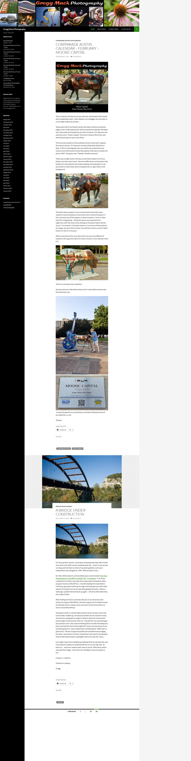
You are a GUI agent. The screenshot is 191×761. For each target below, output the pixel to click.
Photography (75, 40)
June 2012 (6, 178)
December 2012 (8, 162)
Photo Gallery (126, 29)
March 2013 (7, 154)
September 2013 (8, 138)
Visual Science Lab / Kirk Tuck (11, 202)
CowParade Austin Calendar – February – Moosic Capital (77, 48)
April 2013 (6, 151)
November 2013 (8, 133)
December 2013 (8, 130)
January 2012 (7, 191)
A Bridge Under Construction (71, 512)
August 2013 (7, 141)
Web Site (60, 702)
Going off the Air (8, 41)
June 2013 (6, 146)
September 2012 (8, 170)
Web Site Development (64, 506)
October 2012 (7, 167)
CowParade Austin (63, 40)
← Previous (71, 711)
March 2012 (7, 186)
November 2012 (8, 164)
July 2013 (6, 143)
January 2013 (7, 159)
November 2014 (8, 122)
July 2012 (6, 175)
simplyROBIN (7, 205)
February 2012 (7, 188)
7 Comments (76, 518)
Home (93, 29)
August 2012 (7, 172)
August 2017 (7, 119)
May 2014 (6, 127)
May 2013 (6, 148)
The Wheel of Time (8, 78)
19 (91, 711)
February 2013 (7, 156)
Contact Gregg (114, 29)
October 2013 (7, 135)
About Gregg (101, 29)
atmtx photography (8, 207)
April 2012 (6, 183)
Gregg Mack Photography (14, 29)
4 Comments (77, 56)
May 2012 (6, 180)
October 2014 (7, 125)
